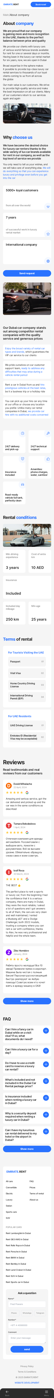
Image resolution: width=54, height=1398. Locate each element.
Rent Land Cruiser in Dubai (18, 1270)
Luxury (9, 1199)
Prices (32, 1187)
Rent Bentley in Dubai (16, 1264)
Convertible (11, 1187)
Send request (27, 273)
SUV (8, 1218)
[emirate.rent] (11, 4)
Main (6, 14)
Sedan (9, 1205)
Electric (9, 1193)
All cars (9, 1181)
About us (34, 1199)
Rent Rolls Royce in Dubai (18, 1245)
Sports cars (11, 1212)
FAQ (32, 1181)
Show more (26, 1001)
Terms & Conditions (27, 1372)
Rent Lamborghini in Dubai (18, 1233)
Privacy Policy (27, 1366)
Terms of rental (37, 1193)
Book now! (41, 4)
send (27, 1349)
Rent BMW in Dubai (15, 1257)
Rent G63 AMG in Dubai (17, 1239)
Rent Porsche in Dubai (16, 1251)
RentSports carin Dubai (17, 1282)
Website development (27, 1383)
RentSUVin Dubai (14, 1276)
